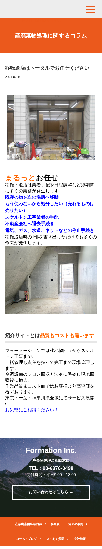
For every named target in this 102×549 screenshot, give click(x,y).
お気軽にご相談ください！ (32, 409)
